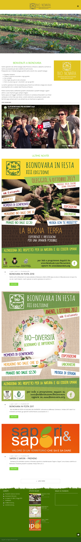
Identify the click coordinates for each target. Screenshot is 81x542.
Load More (41, 481)
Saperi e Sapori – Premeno (23, 458)
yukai (12, 271)
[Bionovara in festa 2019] (40, 214)
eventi (16, 271)
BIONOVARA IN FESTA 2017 (21, 406)
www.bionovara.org (9, 505)
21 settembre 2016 (25, 456)
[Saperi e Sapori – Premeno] (40, 438)
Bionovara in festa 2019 (21, 274)
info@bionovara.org (9, 503)
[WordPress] (40, 6)
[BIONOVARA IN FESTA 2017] (40, 346)
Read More (14, 284)
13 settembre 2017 (25, 404)
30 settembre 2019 (25, 271)
